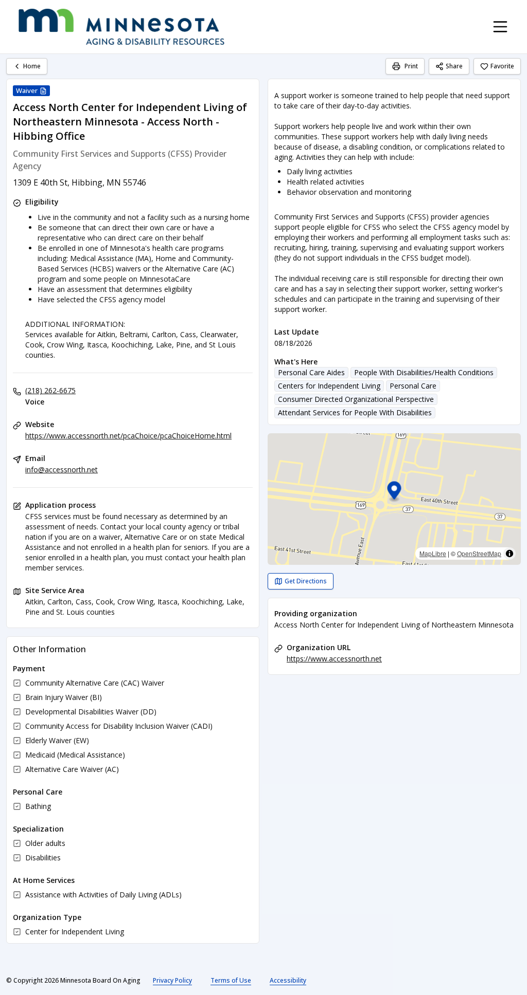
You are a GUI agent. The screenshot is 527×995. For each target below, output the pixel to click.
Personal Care (413, 386)
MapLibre (432, 553)
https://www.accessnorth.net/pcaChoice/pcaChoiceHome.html (128, 435)
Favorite (502, 66)
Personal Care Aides (311, 372)
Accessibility (288, 980)
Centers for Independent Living (329, 386)
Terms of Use (230, 980)
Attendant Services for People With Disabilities (355, 412)
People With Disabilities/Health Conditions (424, 372)
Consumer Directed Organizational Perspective (356, 399)
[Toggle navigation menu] (500, 27)
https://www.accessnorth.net (334, 659)
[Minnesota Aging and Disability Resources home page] (121, 26)
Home (32, 66)
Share (454, 66)
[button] (394, 492)
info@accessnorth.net (61, 469)
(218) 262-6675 (50, 390)
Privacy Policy (172, 980)
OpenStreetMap (479, 553)
